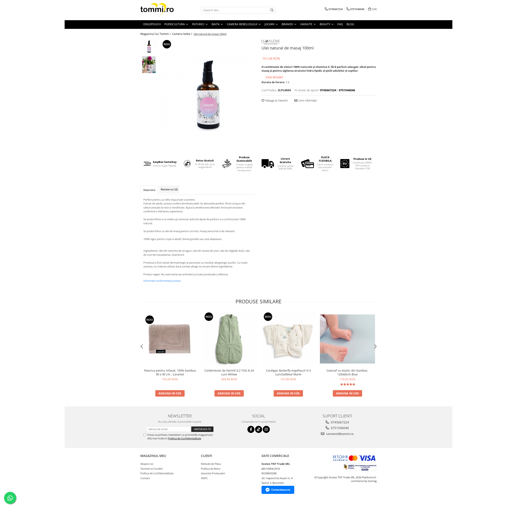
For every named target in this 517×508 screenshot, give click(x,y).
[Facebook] (250, 429)
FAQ (340, 24)
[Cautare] (272, 10)
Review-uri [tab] (169, 189)
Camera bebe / (182, 34)
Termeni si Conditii (151, 468)
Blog (350, 24)
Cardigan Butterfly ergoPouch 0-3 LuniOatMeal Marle (288, 372)
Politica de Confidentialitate (184, 438)
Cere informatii (307, 100)
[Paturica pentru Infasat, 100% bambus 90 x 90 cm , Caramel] (170, 338)
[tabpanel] (207, 95)
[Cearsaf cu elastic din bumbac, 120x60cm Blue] (347, 338)
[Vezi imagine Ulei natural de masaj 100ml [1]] (149, 64)
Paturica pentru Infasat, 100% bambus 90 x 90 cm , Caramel (170, 372)
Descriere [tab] (149, 190)
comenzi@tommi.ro (339, 434)
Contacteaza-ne (280, 489)
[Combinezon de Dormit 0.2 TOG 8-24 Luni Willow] (229, 339)
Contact (145, 478)
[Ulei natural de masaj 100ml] (207, 95)
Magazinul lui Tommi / (155, 34)
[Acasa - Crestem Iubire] (160, 10)
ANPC (204, 478)
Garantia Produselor (213, 473)
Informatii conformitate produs (162, 281)
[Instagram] (266, 429)
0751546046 (339, 428)
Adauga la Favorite (276, 100)
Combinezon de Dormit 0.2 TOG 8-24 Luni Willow (229, 372)
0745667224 (339, 422)
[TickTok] (258, 429)
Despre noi (146, 464)
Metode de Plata (211, 464)
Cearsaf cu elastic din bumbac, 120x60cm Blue (347, 372)
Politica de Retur (211, 468)
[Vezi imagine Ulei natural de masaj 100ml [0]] (149, 46)
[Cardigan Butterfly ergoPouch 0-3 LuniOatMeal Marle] (288, 339)
